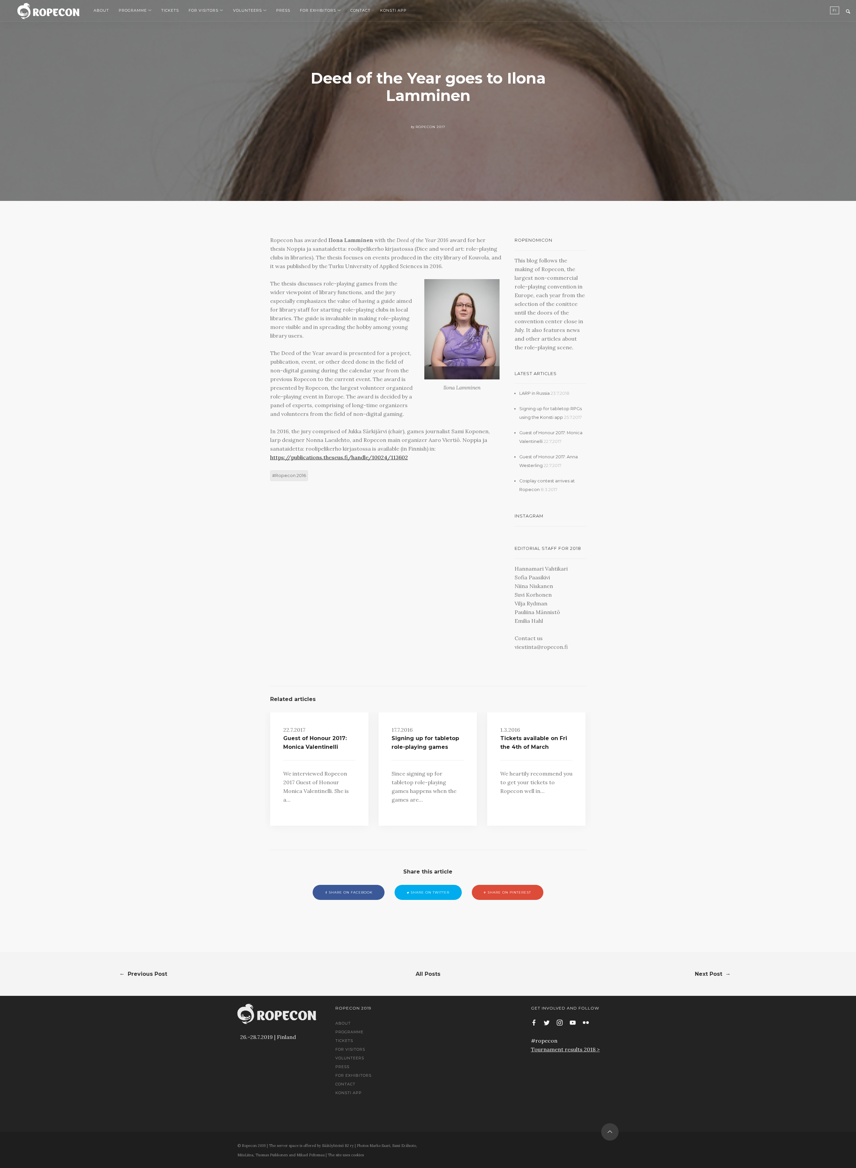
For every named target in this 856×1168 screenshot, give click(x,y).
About (101, 10)
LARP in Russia (534, 393)
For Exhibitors (318, 10)
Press (283, 10)
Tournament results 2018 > (565, 1049)
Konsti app (393, 10)
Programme (133, 10)
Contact (360, 10)
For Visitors (203, 10)
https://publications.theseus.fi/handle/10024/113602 (339, 457)
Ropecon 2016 (290, 475)
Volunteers (247, 10)
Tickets (170, 10)
